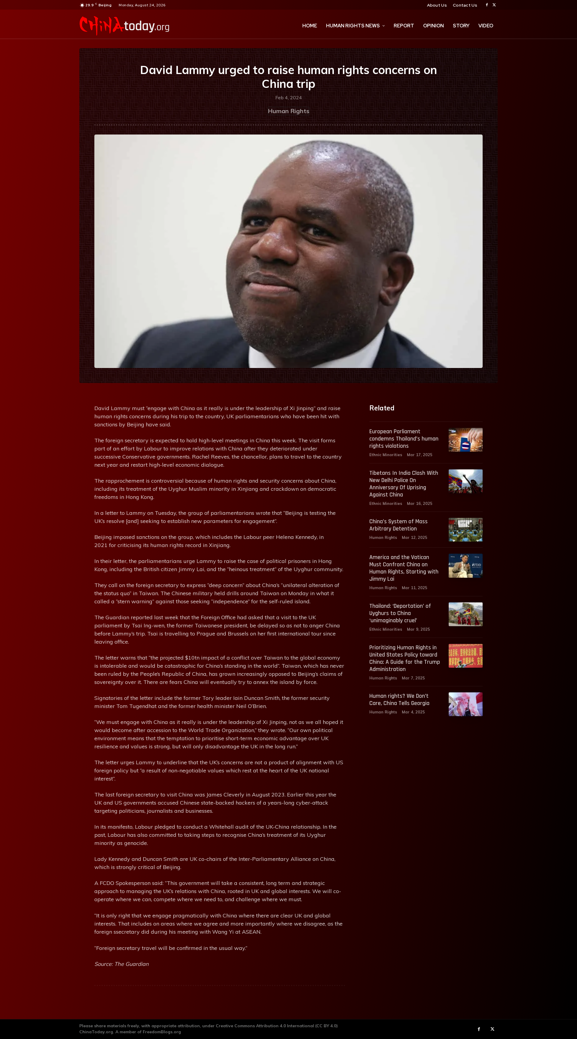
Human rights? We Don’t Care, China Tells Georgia (399, 699)
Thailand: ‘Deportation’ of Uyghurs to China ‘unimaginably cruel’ (400, 613)
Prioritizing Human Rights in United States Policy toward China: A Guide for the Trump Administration (404, 658)
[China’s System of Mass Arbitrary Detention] (466, 530)
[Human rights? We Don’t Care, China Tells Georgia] (466, 704)
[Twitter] (494, 5)
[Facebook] (486, 5)
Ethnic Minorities (385, 454)
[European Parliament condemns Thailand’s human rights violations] (466, 440)
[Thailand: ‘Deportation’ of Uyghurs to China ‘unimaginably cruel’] (466, 614)
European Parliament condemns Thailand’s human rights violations (403, 439)
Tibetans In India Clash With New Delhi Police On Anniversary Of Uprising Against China (403, 484)
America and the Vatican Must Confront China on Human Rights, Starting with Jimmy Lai (403, 568)
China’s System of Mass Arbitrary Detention (398, 525)
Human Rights (288, 111)
